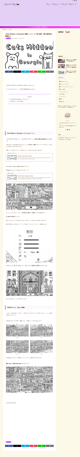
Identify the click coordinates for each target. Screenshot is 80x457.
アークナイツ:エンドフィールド (66, 86)
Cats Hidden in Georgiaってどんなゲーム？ (20, 99)
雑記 (61, 99)
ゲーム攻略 (8, 38)
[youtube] (74, 0)
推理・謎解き (62, 94)
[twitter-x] (73, 0)
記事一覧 (62, 101)
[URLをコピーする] (50, 72)
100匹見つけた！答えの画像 (16, 101)
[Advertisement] (40, 16)
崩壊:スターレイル (64, 81)
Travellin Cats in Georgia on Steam (25, 176)
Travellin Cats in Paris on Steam (25, 156)
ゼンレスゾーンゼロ (64, 84)
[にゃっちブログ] (11, 4)
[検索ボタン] (75, 4)
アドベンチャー (63, 96)
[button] (9, 72)
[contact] (76, 0)
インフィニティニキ (63, 91)
